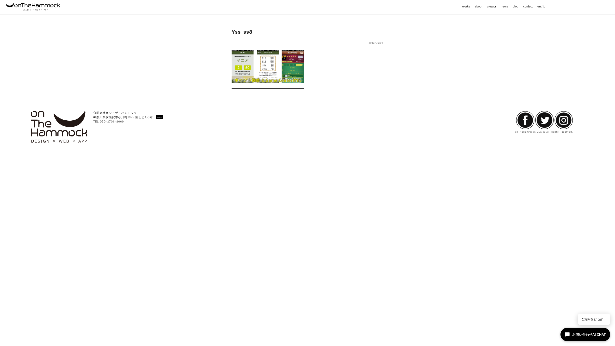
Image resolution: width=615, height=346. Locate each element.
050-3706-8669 (112, 121)
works (466, 6)
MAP (159, 117)
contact (528, 6)
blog (515, 6)
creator (491, 6)
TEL (96, 121)
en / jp (541, 6)
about (478, 6)
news (504, 6)
